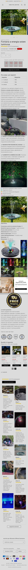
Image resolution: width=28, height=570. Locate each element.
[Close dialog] (27, 278)
